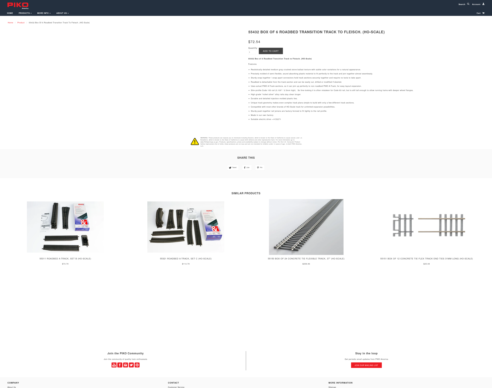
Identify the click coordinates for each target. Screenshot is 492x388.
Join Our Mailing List (366, 365)
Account (476, 4)
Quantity (252, 47)
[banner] (17, 5)
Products (24, 13)
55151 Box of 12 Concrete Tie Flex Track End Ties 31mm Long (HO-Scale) (426, 258)
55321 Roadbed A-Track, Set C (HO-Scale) (186, 258)
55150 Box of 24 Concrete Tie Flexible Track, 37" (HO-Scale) (306, 258)
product (21, 22)
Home (10, 13)
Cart (479, 13)
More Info (43, 13)
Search (462, 4)
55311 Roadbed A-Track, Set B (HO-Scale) (65, 258)
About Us (61, 13)
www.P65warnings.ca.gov (209, 142)
